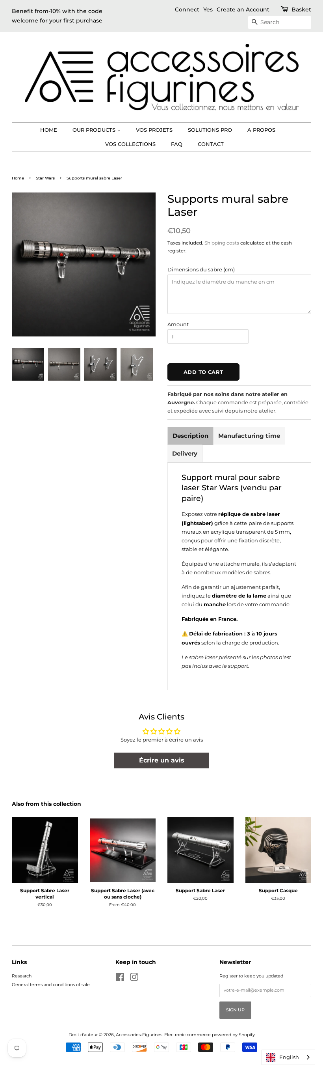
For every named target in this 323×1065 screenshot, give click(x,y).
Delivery (184, 453)
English (289, 1057)
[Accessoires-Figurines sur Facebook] (119, 979)
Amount (178, 324)
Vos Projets (154, 130)
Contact (211, 144)
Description (190, 435)
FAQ (176, 144)
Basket (301, 9)
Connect (187, 9)
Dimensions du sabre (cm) (201, 269)
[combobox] (288, 1057)
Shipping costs (221, 243)
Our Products (94, 130)
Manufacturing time (249, 435)
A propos (261, 130)
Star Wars (45, 178)
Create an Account (243, 9)
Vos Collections (130, 144)
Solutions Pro (210, 130)
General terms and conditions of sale (51, 984)
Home (48, 130)
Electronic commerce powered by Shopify (209, 1034)
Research (22, 976)
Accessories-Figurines (139, 1034)
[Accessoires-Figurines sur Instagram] (134, 979)
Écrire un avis (161, 760)
